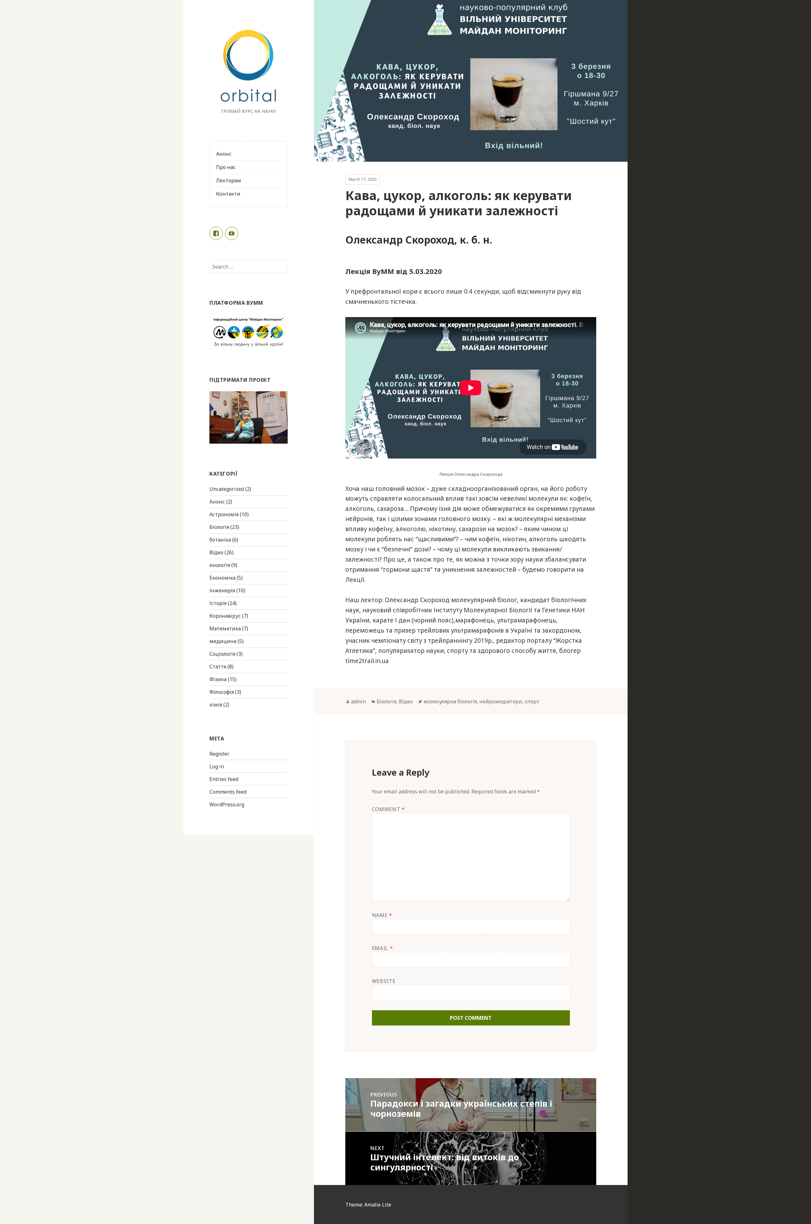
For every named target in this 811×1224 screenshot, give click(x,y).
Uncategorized (226, 488)
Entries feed (223, 779)
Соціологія (222, 653)
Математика (225, 628)
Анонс (224, 153)
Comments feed (227, 791)
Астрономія (224, 514)
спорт (532, 701)
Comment (388, 809)
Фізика (218, 679)
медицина (222, 641)
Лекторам (228, 180)
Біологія (219, 527)
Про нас (226, 167)
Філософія (221, 691)
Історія (218, 603)
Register (219, 753)
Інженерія (222, 590)
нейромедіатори (500, 701)
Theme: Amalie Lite (368, 1204)
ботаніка (220, 539)
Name (382, 915)
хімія (215, 704)
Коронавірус (225, 615)
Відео (216, 552)
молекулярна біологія (450, 701)
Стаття (217, 666)
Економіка (222, 577)
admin (358, 701)
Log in (216, 766)
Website (383, 981)
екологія (219, 565)
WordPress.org (226, 804)
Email (382, 948)
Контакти (228, 193)
